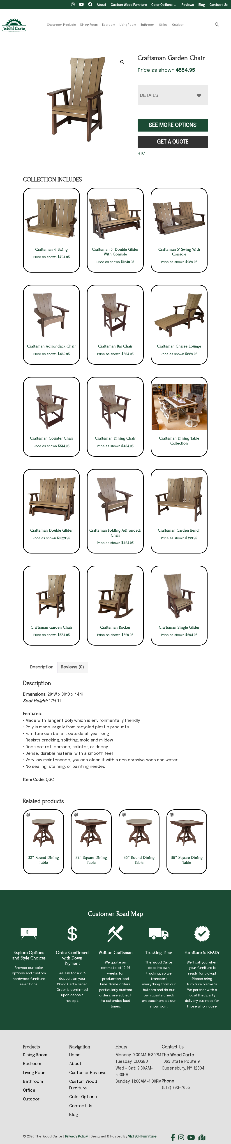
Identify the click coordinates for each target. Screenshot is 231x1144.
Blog (202, 5)
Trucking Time (159, 952)
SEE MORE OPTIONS (172, 125)
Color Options (162, 5)
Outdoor (178, 25)
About (101, 5)
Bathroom (148, 25)
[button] (122, 62)
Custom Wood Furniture (129, 5)
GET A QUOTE (173, 142)
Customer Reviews (87, 1073)
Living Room (128, 25)
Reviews (188, 5)
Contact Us (219, 5)
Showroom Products (61, 25)
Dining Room (89, 25)
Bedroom (108, 25)
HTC (141, 154)
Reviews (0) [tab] (72, 667)
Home (75, 1055)
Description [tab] (41, 667)
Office (163, 25)
